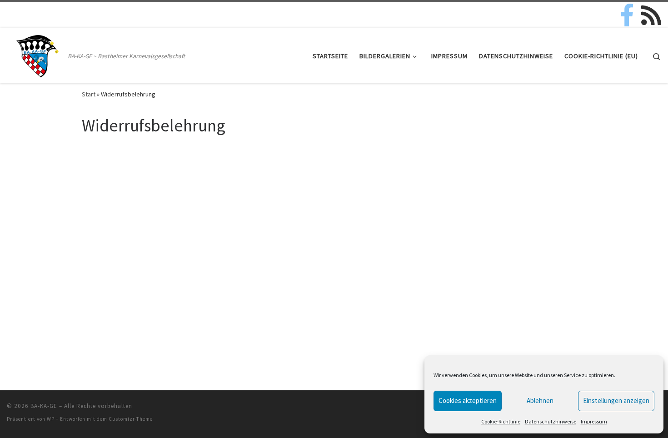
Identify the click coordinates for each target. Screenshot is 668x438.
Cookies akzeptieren (468, 400)
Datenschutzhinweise (550, 421)
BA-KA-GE (43, 406)
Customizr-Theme (131, 419)
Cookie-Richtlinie (500, 421)
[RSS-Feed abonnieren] (651, 15)
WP (51, 419)
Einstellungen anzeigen (616, 400)
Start (88, 94)
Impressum (594, 421)
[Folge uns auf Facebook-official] (627, 15)
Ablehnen (540, 400)
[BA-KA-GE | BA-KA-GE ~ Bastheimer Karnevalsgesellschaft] (36, 54)
